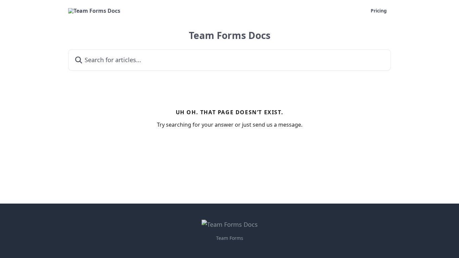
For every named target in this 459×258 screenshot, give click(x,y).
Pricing (379, 10)
